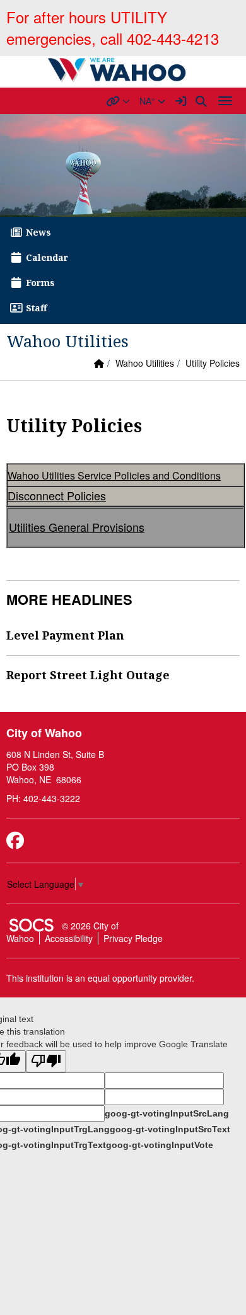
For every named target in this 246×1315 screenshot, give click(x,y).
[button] (118, 100)
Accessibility (69, 938)
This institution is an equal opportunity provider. (100, 978)
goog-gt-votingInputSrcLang (167, 1113)
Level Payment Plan (65, 635)
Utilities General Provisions (76, 527)
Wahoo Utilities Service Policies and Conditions (114, 475)
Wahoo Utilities (144, 363)
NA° (148, 101)
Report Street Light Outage (88, 674)
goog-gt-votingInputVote (159, 1145)
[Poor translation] (46, 1061)
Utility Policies (212, 363)
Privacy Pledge (133, 938)
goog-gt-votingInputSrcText (170, 1129)
